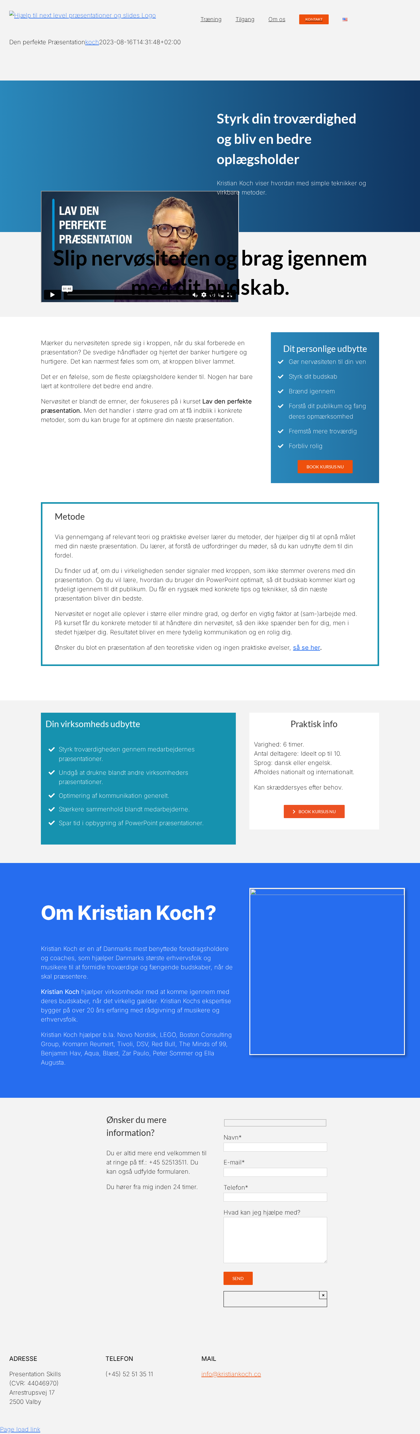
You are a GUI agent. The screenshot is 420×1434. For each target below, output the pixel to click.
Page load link (20, 1429)
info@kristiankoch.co (231, 1374)
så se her (306, 647)
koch (92, 42)
